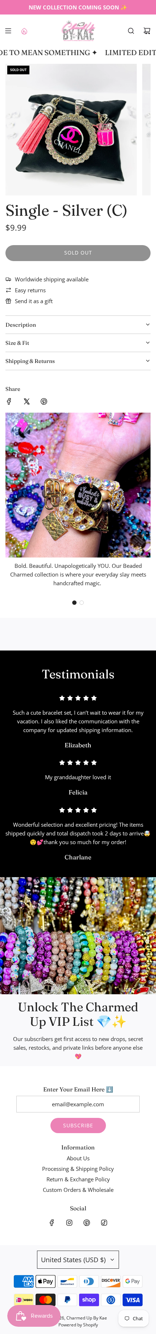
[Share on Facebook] (9, 402)
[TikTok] (104, 1223)
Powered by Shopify (78, 1325)
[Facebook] (52, 1223)
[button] (74, 602)
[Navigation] (8, 31)
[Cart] (147, 31)
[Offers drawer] (24, 31)
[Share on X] (26, 402)
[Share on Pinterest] (44, 402)
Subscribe (78, 1125)
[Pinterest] (87, 1223)
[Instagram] (69, 1223)
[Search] (131, 31)
